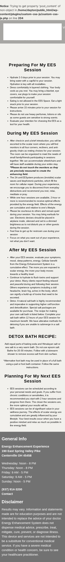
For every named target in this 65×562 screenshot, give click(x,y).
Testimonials (48, 27)
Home (10, 27)
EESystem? (27, 27)
